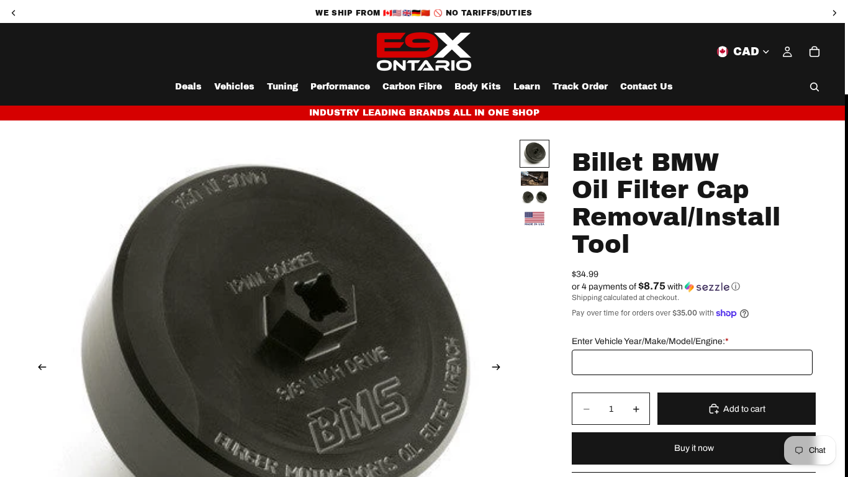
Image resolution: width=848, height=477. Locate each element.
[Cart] (814, 51)
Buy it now (694, 448)
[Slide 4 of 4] (534, 218)
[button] (694, 287)
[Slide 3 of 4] (534, 197)
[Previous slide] (38, 368)
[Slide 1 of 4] (534, 153)
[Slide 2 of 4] (534, 178)
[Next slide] (499, 368)
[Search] (814, 87)
